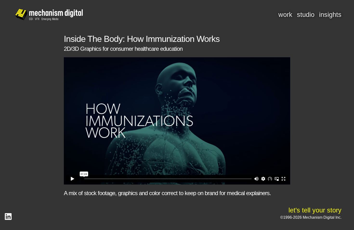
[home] (49, 15)
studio (306, 14)
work (285, 14)
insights (330, 14)
